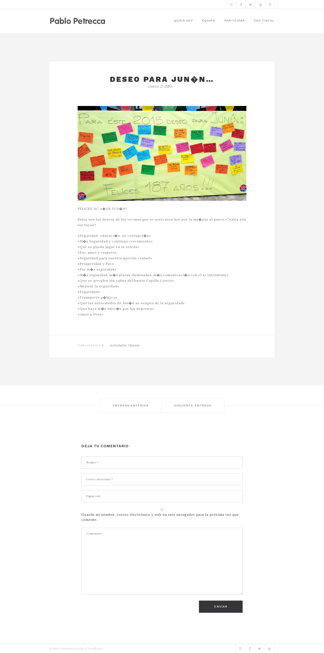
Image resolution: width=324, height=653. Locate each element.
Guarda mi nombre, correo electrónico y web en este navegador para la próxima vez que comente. (160, 517)
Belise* (54, 648)
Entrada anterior (131, 405)
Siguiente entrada (192, 405)
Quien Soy (183, 20)
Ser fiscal (264, 20)
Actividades (118, 345)
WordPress (94, 648)
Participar (234, 20)
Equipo (208, 20)
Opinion (134, 345)
